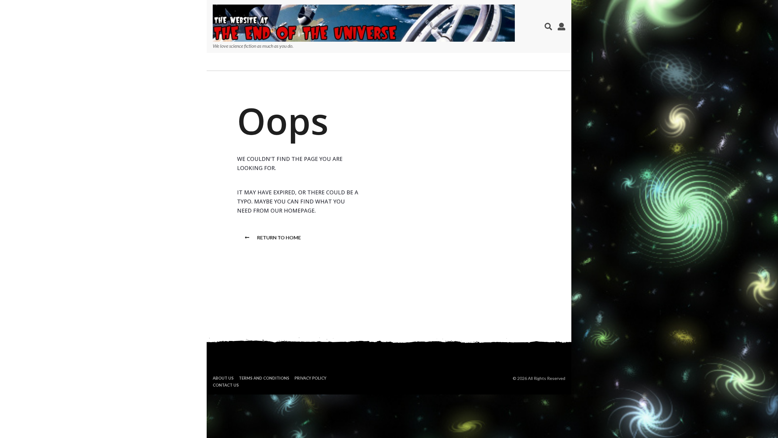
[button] (548, 26)
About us (223, 378)
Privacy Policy (310, 378)
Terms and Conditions (264, 378)
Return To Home (279, 237)
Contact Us (226, 385)
